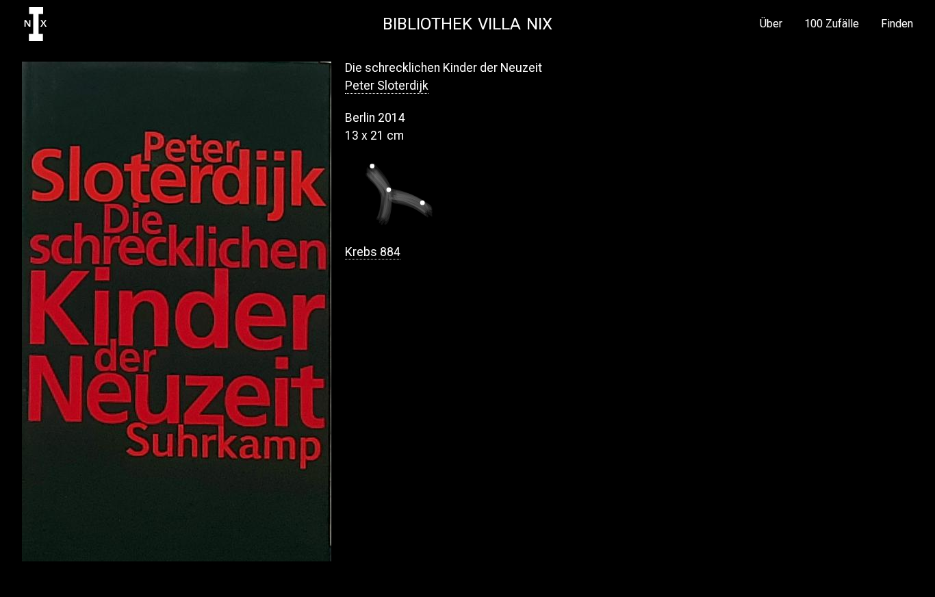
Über (771, 24)
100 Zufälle (831, 24)
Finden (897, 24)
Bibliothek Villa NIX (467, 24)
